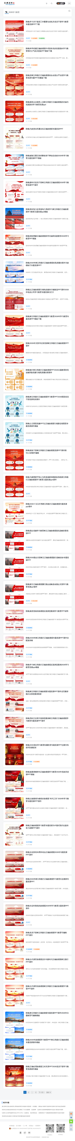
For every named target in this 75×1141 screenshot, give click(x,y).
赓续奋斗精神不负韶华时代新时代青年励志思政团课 (51, 1106)
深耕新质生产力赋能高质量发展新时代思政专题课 (51, 1113)
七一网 (25, 1126)
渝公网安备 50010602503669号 (19, 1128)
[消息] (71, 1125)
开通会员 (61, 3)
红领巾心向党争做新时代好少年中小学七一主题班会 (15, 1113)
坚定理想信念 (34, 1113)
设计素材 (18, 1126)
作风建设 (35, 1106)
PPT (29, 38)
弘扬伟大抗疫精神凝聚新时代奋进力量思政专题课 (50, 1109)
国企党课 (35, 118)
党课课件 (37, 1126)
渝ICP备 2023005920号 (34, 1128)
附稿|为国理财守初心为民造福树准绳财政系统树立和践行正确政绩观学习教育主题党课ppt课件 (47, 478)
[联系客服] (71, 1121)
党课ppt (31, 1126)
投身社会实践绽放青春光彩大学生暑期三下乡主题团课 (16, 1109)
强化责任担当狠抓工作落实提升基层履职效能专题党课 (16, 1116)
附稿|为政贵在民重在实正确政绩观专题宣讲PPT (44, 129)
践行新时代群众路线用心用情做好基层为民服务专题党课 (17, 1106)
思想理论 (42, 38)
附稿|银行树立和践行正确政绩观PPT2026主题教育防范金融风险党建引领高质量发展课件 (47, 371)
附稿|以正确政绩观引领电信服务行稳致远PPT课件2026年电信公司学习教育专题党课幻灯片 (47, 290)
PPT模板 (30, 279)
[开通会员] (71, 1114)
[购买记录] (71, 1117)
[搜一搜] (71, 1129)
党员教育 (35, 38)
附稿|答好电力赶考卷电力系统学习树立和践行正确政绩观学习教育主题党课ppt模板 (47, 210)
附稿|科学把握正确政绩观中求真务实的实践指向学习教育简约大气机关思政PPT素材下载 (47, 49)
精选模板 (30, 359)
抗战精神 (33, 1109)
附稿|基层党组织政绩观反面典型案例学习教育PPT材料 (47, 611)
